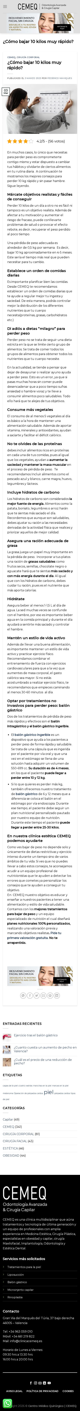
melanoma (8, 1093)
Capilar (8, 1119)
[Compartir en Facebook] (30, 995)
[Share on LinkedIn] (57, 995)
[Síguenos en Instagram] (35, 1383)
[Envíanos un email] (40, 1383)
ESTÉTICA (10, 1148)
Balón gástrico (17, 1282)
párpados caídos (62, 1093)
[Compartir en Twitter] (36, 995)
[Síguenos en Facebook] (30, 1383)
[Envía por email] (43, 995)
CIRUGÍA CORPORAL (28, 57)
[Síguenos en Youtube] (49, 1383)
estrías (29, 1086)
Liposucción (15, 1274)
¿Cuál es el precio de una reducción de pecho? (43, 1061)
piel (49, 1092)
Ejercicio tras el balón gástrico (36, 1035)
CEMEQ (11, 57)
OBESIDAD (11, 1155)
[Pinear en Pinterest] (50, 995)
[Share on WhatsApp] (23, 995)
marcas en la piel (60, 1086)
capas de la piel (10, 1086)
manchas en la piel (42, 1086)
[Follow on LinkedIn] (44, 1383)
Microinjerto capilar (20, 1290)
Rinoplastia (15, 1297)
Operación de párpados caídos (28, 1093)
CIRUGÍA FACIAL (15, 1141)
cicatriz (21, 1086)
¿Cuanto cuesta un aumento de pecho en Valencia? (45, 1049)
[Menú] (5, 6)
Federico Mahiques (59, 78)
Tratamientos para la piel (24, 1267)
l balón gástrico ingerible (31, 735)
